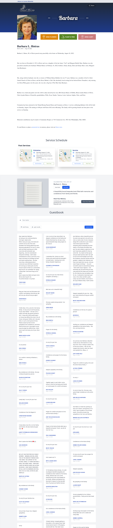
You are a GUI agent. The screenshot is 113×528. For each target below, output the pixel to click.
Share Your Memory (88, 201)
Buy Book (66, 187)
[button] (26, 153)
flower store (59, 127)
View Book (57, 187)
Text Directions (38, 163)
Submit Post (89, 227)
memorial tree (36, 127)
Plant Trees (49, 163)
